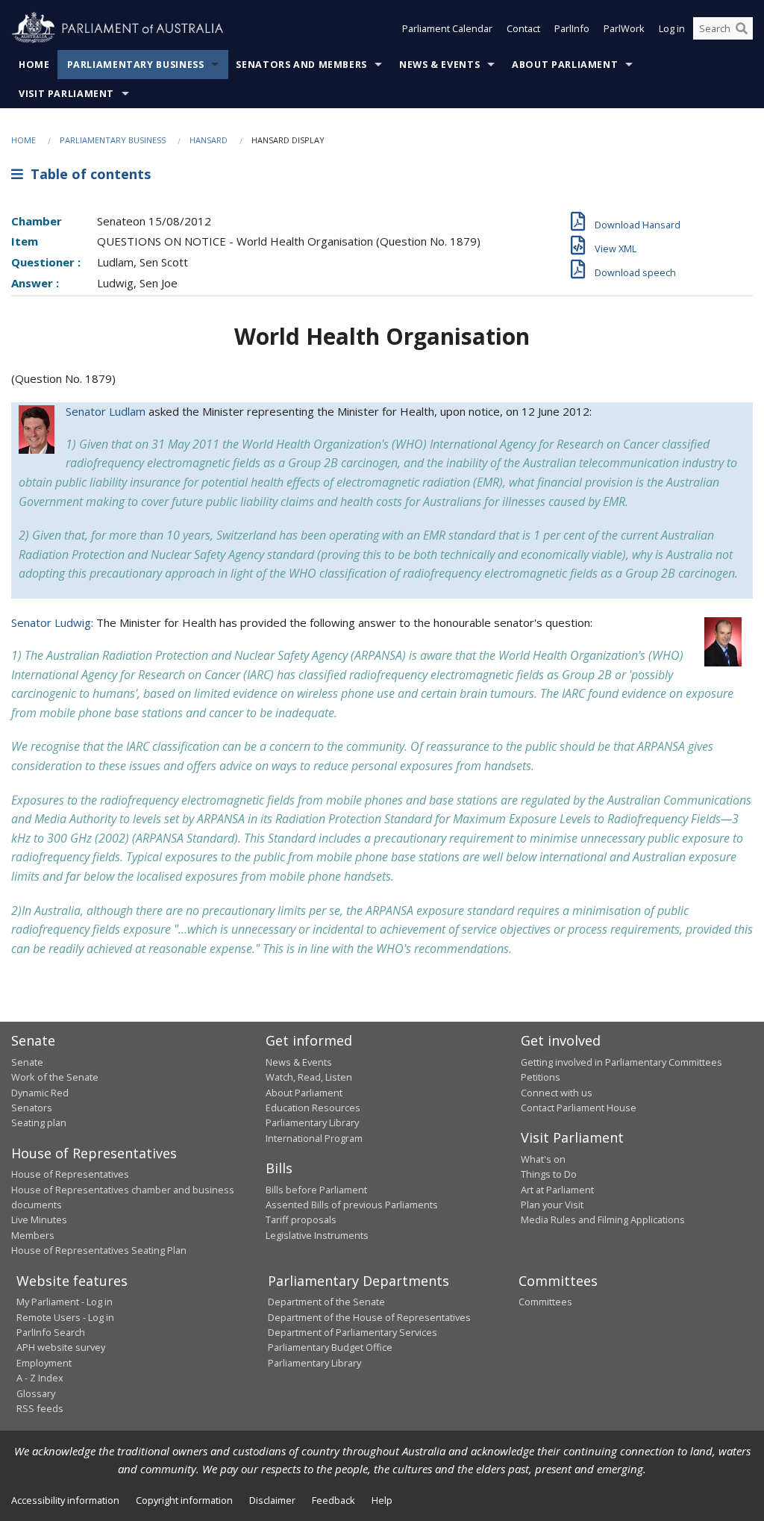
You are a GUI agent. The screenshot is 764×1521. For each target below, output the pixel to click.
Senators (31, 1107)
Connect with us (556, 1092)
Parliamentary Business (135, 64)
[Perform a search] (741, 28)
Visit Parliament (66, 93)
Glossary (35, 1393)
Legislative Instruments (317, 1235)
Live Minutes (39, 1219)
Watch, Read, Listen (309, 1077)
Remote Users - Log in (65, 1317)
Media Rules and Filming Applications (603, 1219)
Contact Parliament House (578, 1107)
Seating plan (38, 1122)
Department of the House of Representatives (369, 1317)
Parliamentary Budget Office (330, 1347)
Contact (523, 28)
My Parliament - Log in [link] (64, 1301)
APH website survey (60, 1347)
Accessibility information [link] (65, 1500)
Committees (545, 1301)
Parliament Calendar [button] (447, 28)
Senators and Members (301, 64)
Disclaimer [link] (272, 1500)
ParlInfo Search (50, 1332)
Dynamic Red (40, 1092)
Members (32, 1235)
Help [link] (382, 1500)
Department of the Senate (326, 1301)
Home (34, 64)
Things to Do (549, 1174)
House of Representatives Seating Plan (99, 1250)
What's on (543, 1159)
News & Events (439, 64)
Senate (27, 1062)
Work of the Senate (54, 1077)
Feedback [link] (333, 1500)
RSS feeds (39, 1408)
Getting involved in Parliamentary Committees (621, 1062)
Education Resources (313, 1107)
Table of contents (87, 174)
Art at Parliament (557, 1189)
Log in (672, 28)
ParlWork (624, 28)
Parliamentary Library (312, 1122)
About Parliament (565, 64)
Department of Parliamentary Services (352, 1332)
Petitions (540, 1077)
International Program (314, 1138)
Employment (44, 1362)
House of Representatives (70, 1174)
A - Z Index (39, 1377)
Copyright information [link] (184, 1500)
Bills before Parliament (316, 1189)
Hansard (209, 140)
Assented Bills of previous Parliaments (352, 1204)
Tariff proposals (301, 1219)
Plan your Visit (552, 1204)
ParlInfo (571, 28)
